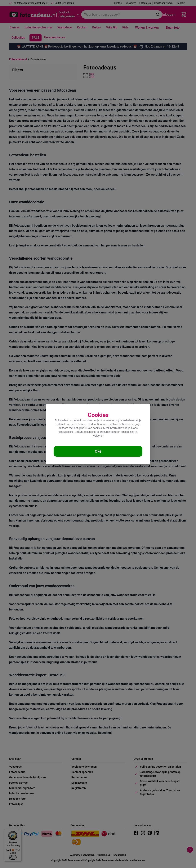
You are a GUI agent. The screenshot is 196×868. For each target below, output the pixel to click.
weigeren (98, 435)
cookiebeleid (66, 431)
